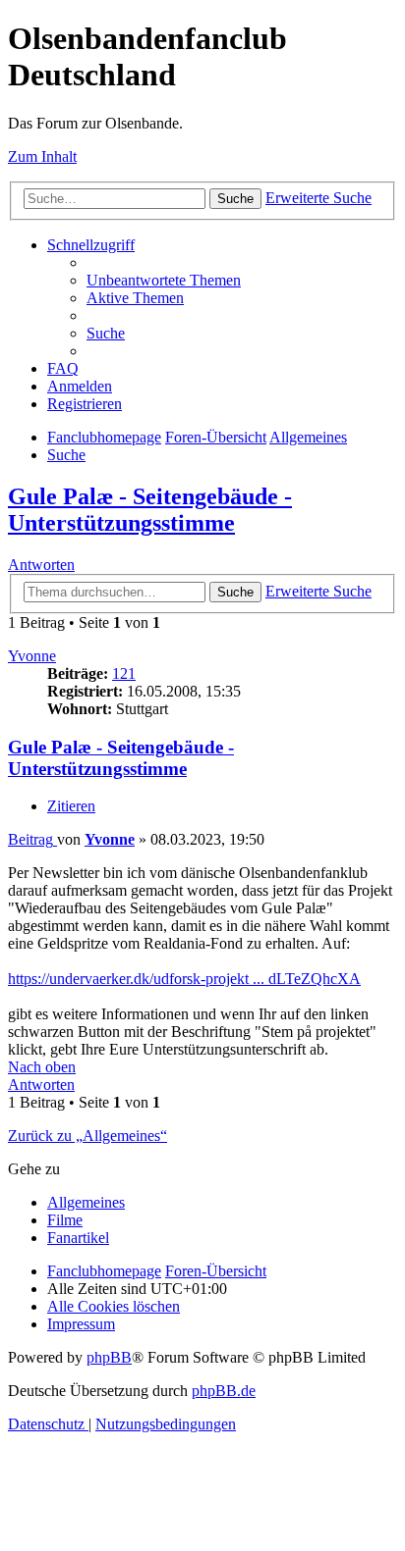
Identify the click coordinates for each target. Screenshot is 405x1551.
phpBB (109, 1357)
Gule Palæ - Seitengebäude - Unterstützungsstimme (150, 510)
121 (124, 673)
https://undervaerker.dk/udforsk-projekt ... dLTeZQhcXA (184, 978)
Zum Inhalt (42, 156)
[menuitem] (164, 280)
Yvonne (32, 655)
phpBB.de (224, 1390)
